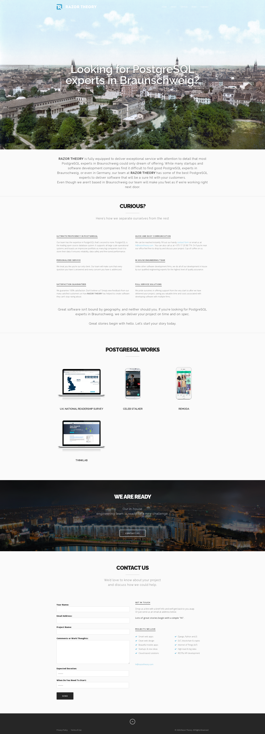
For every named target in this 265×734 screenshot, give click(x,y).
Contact (204, 7)
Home (164, 7)
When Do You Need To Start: (71, 680)
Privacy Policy (62, 730)
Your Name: (63, 604)
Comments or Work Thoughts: (72, 638)
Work (194, 7)
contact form (183, 242)
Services (184, 7)
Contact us (132, 533)
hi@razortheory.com (144, 245)
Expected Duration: (67, 668)
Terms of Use (76, 730)
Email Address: (64, 616)
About (173, 7)
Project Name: (64, 627)
